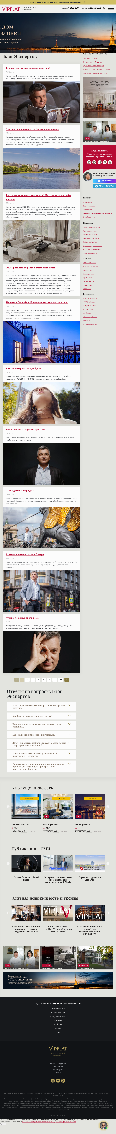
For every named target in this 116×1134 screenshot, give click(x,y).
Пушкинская (87, 277)
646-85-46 (91, 8)
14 (61, 679)
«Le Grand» (87, 313)
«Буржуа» (86, 320)
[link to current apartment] (41, 102)
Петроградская (88, 274)
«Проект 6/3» (88, 309)
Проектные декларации (30, 1103)
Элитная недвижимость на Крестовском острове (32, 129)
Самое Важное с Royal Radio (26, 878)
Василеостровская (89, 263)
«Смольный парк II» (90, 298)
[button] (111, 8)
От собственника (89, 217)
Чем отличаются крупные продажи (25, 429)
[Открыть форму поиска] (104, 8)
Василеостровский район (92, 249)
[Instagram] (89, 162)
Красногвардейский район (92, 246)
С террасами (87, 210)
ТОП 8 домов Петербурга (20, 490)
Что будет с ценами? (90, 58)
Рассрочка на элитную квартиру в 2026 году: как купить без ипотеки (38, 197)
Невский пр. (87, 270)
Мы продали (58, 1066)
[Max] (94, 162)
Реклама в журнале (58, 1063)
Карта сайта (44, 1103)
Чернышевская (88, 281)
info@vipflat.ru (58, 1095)
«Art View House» (89, 302)
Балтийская (87, 289)
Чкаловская (87, 285)
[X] (63, 1081)
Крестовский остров (90, 266)
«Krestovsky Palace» (90, 317)
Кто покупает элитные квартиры (95, 73)
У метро (87, 258)
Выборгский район (90, 242)
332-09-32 (70, 8)
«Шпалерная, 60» (20, 824)
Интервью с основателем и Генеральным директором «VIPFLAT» (57, 880)
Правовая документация (13, 1103)
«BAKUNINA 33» (52, 824)
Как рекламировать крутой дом (23, 368)
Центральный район (90, 235)
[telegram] (100, 162)
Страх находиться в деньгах (90, 878)
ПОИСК (58, 1073)
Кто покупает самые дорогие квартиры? (28, 68)
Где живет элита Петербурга (93, 66)
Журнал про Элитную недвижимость (96, 69)
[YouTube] (58, 1081)
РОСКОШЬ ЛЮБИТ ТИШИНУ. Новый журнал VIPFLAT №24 (58, 929)
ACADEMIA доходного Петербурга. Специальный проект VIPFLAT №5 (89, 931)
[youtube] (105, 162)
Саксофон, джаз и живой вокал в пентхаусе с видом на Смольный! (26, 929)
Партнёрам (58, 1070)
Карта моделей (54, 1103)
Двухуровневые (89, 206)
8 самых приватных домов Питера (25, 554)
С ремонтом (87, 202)
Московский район (90, 253)
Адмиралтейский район (91, 227)
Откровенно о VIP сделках (92, 62)
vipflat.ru (54, 1115)
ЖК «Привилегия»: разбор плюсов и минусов (30, 267)
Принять (3, 1124)
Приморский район (90, 231)
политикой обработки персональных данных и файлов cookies (49, 1122)
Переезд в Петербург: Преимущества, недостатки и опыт (37, 302)
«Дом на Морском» (90, 324)
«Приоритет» (82, 824)
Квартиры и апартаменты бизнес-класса (97, 213)
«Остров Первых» (89, 306)
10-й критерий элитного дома (22, 617)
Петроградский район (91, 238)
